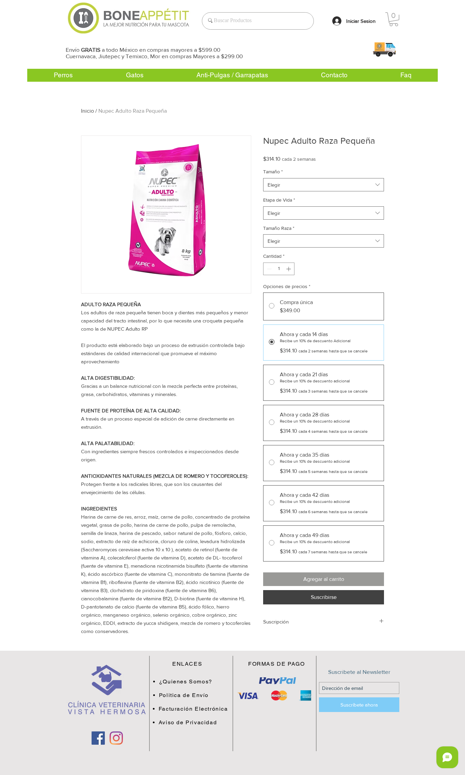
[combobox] (323, 184)
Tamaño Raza (278, 228)
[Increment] (289, 269)
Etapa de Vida (279, 200)
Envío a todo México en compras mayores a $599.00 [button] (143, 49)
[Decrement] (268, 269)
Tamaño (273, 171)
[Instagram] (116, 738)
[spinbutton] (279, 269)
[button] (384, 49)
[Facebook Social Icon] (98, 738)
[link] (393, 19)
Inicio (87, 111)
